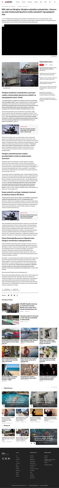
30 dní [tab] (51, 64)
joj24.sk (31, 457)
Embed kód (54, 56)
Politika (31, 474)
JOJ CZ (17, 461)
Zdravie (17, 472)
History (17, 474)
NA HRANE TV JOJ (33, 465)
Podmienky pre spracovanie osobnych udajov (49, 460)
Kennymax (36, 485)
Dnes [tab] (42, 64)
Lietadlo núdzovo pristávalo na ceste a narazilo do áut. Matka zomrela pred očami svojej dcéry (48, 99)
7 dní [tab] (46, 64)
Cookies (45, 462)
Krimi (31, 472)
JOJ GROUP (18, 463)
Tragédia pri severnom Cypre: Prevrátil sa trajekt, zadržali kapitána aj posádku (47, 74)
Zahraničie (32, 470)
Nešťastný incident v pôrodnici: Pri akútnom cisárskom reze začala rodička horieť (48, 78)
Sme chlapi (18, 470)
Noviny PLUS (32, 459)
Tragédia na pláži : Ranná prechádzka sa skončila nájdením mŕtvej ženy (47, 83)
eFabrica (46, 485)
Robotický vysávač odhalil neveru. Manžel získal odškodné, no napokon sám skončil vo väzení (48, 88)
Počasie (17, 476)
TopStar (17, 468)
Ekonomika (32, 476)
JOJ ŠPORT (18, 459)
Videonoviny (32, 461)
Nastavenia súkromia (48, 464)
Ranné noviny (32, 463)
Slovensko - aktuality (34, 468)
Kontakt (45, 457)
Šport (17, 465)
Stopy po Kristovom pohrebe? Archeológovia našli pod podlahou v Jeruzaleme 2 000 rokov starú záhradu (47, 93)
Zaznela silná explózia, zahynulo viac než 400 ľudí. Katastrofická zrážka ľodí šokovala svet (47, 69)
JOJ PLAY (17, 457)
